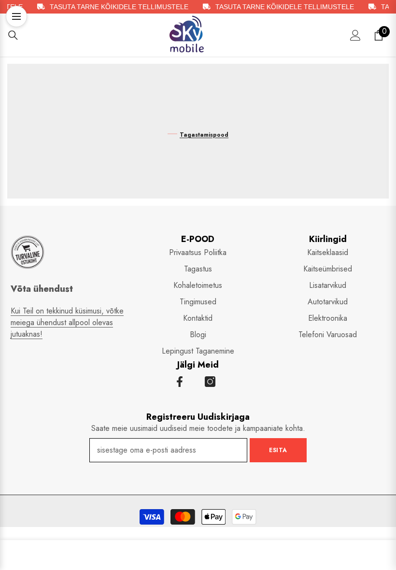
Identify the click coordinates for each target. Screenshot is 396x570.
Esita (278, 450)
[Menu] (16, 16)
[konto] (355, 35)
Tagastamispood (204, 134)
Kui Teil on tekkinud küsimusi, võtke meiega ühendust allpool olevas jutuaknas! (67, 322)
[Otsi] (13, 35)
